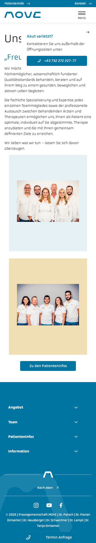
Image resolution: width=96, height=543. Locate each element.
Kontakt (80, 3)
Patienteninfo (14, 3)
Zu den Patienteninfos (48, 366)
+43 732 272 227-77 (60, 60)
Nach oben (45, 488)
